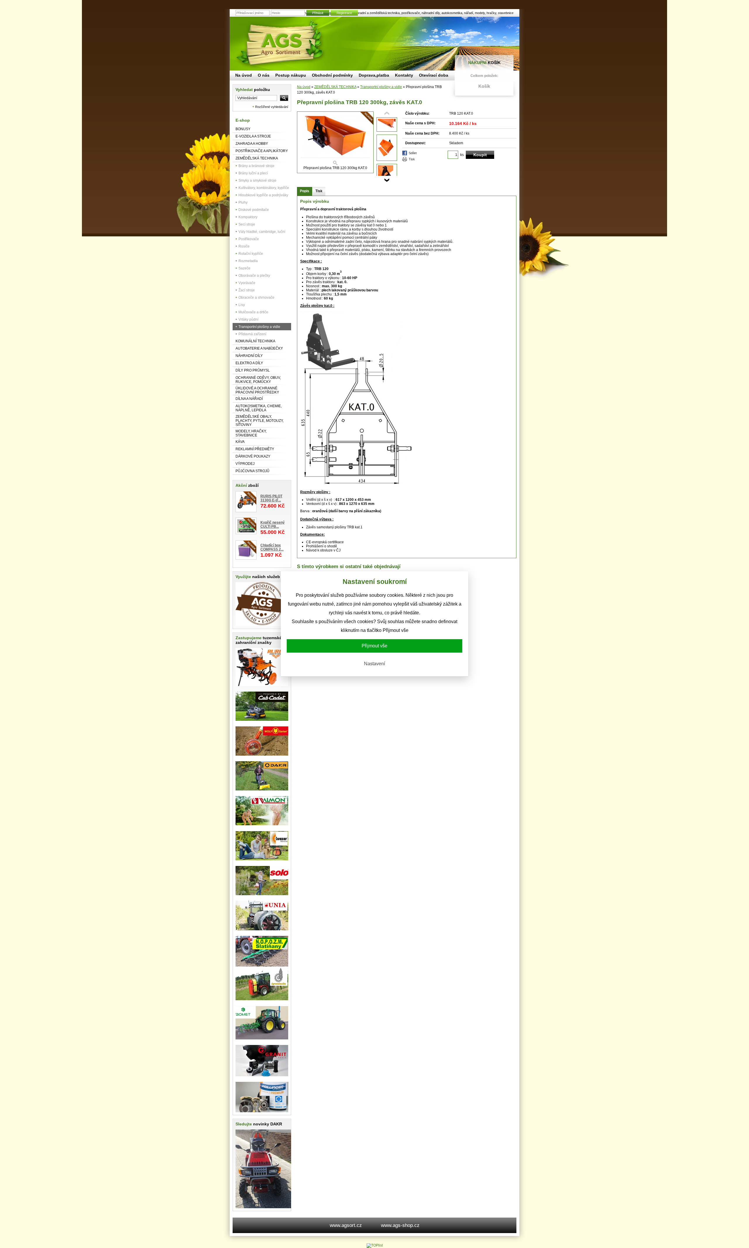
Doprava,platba (374, 75)
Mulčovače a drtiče (253, 312)
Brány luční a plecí (253, 173)
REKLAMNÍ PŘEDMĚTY (255, 449)
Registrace (344, 13)
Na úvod (303, 87)
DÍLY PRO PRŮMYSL (253, 370)
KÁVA (240, 442)
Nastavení (374, 663)
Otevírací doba (433, 75)
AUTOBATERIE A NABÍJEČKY (259, 348)
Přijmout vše (374, 645)
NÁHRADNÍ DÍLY (249, 356)
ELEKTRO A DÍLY (249, 363)
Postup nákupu (290, 75)
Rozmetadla (248, 261)
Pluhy (243, 202)
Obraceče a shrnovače (256, 297)
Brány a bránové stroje (256, 166)
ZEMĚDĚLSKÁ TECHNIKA (257, 158)
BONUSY (243, 129)
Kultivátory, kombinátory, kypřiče (263, 188)
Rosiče (244, 246)
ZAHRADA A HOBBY (252, 144)
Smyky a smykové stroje (257, 180)
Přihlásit (317, 13)
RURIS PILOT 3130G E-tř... (271, 498)
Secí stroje (246, 224)
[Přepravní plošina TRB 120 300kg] (387, 129)
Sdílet (413, 153)
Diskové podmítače (253, 210)
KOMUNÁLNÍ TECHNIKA (255, 341)
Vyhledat (253, 89)
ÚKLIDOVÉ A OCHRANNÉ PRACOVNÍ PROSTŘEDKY (257, 390)
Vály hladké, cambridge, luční (261, 232)
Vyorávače (246, 283)
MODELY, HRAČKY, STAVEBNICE (251, 433)
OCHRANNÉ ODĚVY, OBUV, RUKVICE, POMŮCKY (258, 380)
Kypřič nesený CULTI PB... (272, 524)
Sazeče (244, 268)
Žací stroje (246, 290)
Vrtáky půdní (248, 319)
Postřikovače (248, 239)
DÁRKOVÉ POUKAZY (253, 456)
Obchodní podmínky (332, 75)
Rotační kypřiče (250, 254)
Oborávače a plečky (254, 276)
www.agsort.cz (346, 1225)
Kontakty (404, 75)
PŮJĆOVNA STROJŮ (252, 471)
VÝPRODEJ (245, 464)
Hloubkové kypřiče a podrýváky (263, 195)
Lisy (241, 305)
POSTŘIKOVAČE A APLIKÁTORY (262, 151)
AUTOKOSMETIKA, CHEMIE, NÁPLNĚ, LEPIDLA (259, 408)
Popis (304, 191)
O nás (263, 75)
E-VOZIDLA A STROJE (253, 136)
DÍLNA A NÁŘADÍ (249, 399)
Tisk (412, 159)
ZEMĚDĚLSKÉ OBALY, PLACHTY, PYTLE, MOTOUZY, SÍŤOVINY (260, 421)
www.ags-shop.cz (400, 1225)
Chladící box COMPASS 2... (272, 547)
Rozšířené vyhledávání (271, 107)
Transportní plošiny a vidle (259, 327)
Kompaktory (247, 217)
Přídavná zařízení (252, 334)
